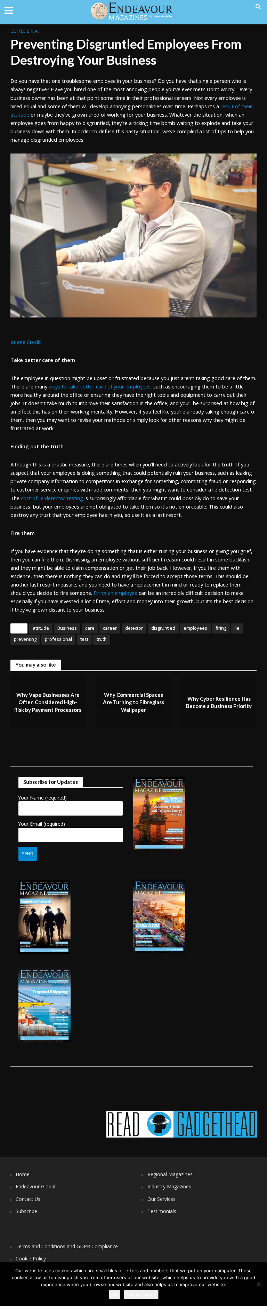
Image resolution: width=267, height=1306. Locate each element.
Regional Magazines (170, 1174)
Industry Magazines (169, 1186)
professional (58, 639)
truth (102, 639)
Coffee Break (25, 31)
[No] (258, 1284)
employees (195, 628)
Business (67, 628)
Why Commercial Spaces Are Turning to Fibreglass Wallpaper (133, 702)
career (110, 628)
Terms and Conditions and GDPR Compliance (67, 1246)
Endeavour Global (35, 1186)
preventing (25, 639)
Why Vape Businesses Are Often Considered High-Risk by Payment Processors (47, 702)
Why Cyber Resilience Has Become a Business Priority (219, 702)
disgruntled (163, 628)
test (84, 639)
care (90, 628)
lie (237, 628)
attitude (41, 628)
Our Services (161, 1199)
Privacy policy (141, 1294)
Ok (115, 1294)
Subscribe (26, 1211)
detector (134, 628)
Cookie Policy (31, 1258)
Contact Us (28, 1199)
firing (221, 628)
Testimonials (161, 1211)
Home (23, 1174)
